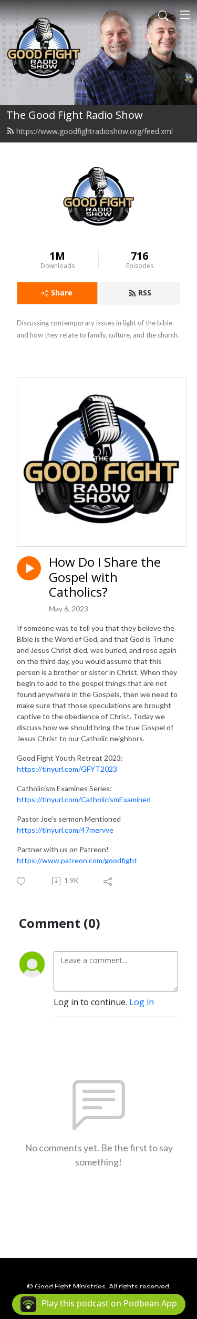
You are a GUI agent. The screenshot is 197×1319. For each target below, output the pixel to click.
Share (61, 293)
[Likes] (22, 881)
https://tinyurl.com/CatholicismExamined (84, 799)
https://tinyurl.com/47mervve (65, 829)
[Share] (108, 881)
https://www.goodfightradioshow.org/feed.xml (94, 131)
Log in (141, 1002)
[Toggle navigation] (185, 15)
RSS (144, 293)
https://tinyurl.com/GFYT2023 (67, 768)
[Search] (163, 14)
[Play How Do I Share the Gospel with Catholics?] (29, 568)
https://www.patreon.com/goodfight (77, 860)
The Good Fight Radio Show (74, 115)
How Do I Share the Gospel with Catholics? (105, 577)
